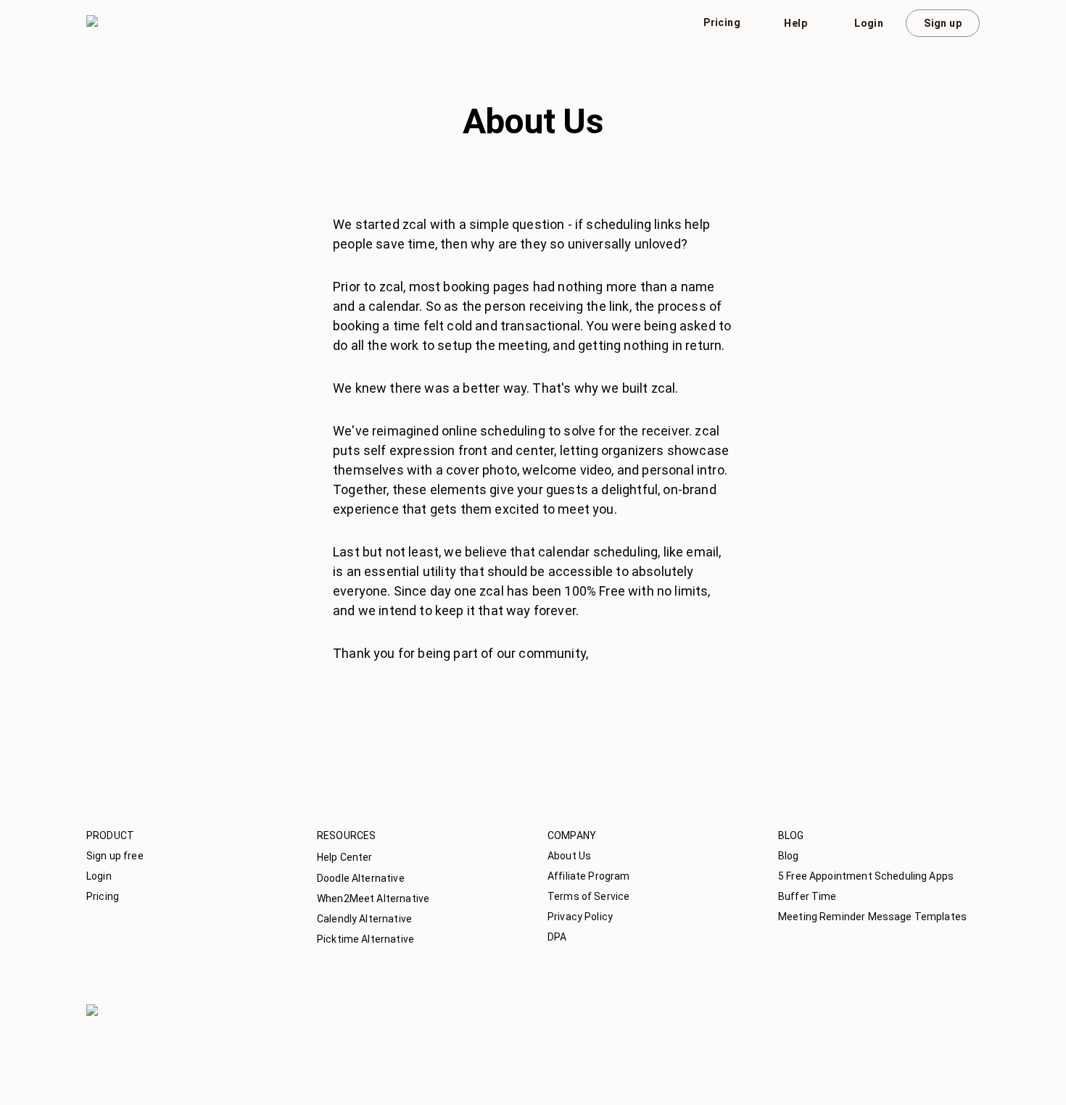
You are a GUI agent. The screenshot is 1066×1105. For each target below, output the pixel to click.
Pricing (721, 22)
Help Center (345, 857)
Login (868, 23)
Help (795, 23)
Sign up (943, 23)
